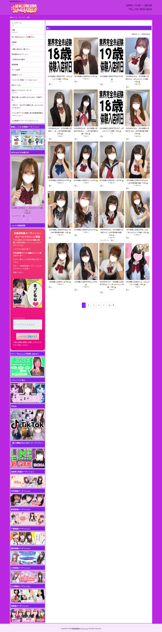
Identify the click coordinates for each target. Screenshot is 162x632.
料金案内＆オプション (20, 54)
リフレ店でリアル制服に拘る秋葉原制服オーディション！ (27, 114)
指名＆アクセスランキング (22, 90)
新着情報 (15, 64)
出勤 (13, 30)
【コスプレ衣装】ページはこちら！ (25, 80)
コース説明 (16, 70)
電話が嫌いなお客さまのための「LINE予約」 (27, 98)
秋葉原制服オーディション (80, 628)
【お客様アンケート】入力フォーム (25, 121)
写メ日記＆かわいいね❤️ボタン (23, 37)
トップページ (17, 23)
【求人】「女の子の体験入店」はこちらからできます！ (27, 106)
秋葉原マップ (17, 75)
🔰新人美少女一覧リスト (21, 49)
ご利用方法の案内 (18, 59)
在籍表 (14, 42)
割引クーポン (17, 85)
